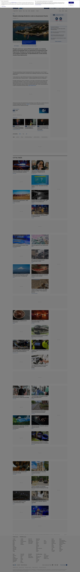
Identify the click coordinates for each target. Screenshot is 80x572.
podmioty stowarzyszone (13, 2)
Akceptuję (71, 2)
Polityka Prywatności (4, 6)
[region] (40, 4)
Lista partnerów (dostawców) (38, 4)
